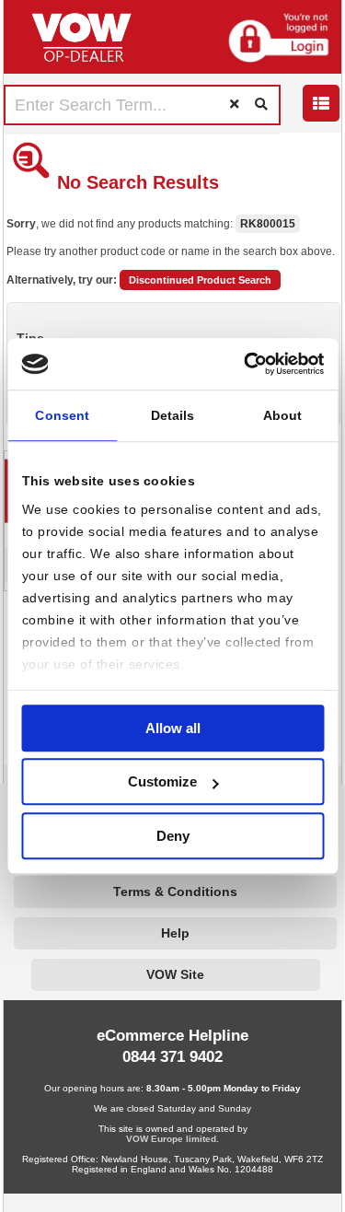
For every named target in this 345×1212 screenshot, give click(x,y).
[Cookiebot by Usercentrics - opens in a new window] (245, 364)
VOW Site (175, 975)
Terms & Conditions (175, 892)
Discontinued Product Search (200, 280)
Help (175, 933)
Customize (162, 781)
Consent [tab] (62, 415)
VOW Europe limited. (172, 1139)
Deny (173, 836)
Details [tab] (173, 415)
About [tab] (283, 415)
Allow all (173, 728)
